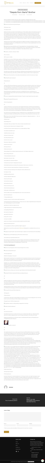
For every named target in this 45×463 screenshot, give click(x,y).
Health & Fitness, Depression (22, 9)
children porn (21, 228)
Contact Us (18, 447)
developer (15, 14)
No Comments (29, 14)
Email (18, 423)
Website (30, 423)
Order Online (18, 449)
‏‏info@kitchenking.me (35, 452)
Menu (17, 445)
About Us (17, 443)
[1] (42, 461)
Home (17, 441)
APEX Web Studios (31, 461)
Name (5, 423)
